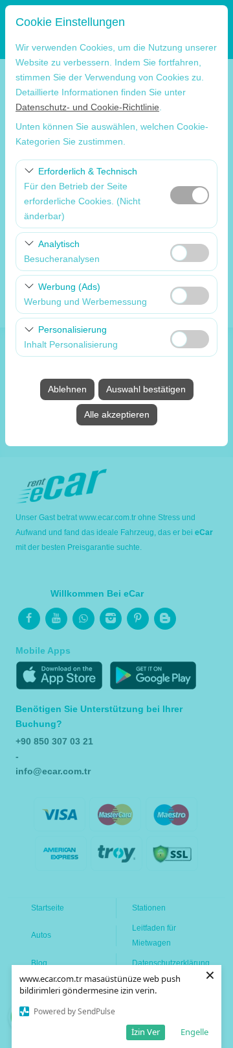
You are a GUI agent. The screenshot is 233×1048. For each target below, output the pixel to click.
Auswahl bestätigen (146, 389)
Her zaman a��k (189, 195)
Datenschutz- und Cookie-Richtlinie (87, 107)
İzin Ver (145, 1032)
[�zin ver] (189, 251)
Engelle (194, 1032)
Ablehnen (67, 389)
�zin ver (189, 253)
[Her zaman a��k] (189, 193)
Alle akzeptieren (117, 414)
